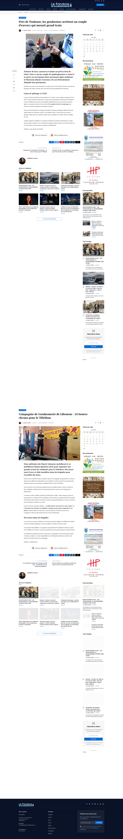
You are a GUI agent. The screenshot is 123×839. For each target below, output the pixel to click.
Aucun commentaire (54, 30)
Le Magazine (82, 9)
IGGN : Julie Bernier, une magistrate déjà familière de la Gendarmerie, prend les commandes (28, 208)
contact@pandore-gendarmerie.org (27, 825)
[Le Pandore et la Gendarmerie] (61, 5)
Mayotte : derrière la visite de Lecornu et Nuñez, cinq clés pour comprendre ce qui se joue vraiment (49, 187)
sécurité (41, 9)
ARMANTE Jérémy (27, 30)
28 (96, 51)
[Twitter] (13, 78)
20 (93, 49)
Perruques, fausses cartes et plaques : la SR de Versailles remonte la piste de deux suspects (49, 208)
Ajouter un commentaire (49, 218)
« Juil (84, 56)
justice (48, 9)
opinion (62, 9)
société (55, 9)
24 (84, 51)
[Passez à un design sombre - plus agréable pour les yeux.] (101, 0)
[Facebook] (13, 75)
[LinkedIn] (13, 81)
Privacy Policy (93, 351)
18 (87, 49)
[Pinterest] (13, 84)
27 (93, 51)
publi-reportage (71, 9)
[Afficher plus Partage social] (103, 30)
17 (84, 49)
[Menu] (19, 5)
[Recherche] (103, 1)
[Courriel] (13, 87)
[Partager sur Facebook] (96, 30)
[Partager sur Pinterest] (100, 30)
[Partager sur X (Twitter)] (98, 30)
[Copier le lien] (13, 91)
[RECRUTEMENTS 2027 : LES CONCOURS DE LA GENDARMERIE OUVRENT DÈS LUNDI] (28, 178)
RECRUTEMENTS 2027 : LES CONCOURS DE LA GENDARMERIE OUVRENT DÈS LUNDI (28, 187)
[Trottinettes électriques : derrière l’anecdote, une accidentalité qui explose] (70, 178)
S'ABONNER (100, 4)
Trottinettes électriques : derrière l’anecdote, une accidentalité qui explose (70, 187)
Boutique (91, 9)
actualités (33, 9)
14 (96, 46)
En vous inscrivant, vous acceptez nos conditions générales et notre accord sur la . (90, 828)
